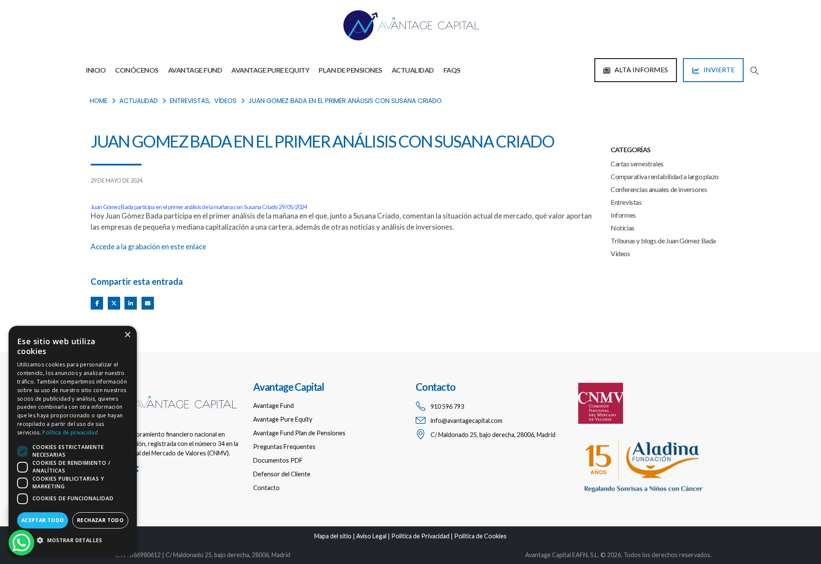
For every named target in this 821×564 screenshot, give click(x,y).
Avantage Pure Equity (270, 70)
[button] (754, 70)
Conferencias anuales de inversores (659, 189)
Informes (623, 215)
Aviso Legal (371, 536)
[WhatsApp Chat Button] (21, 542)
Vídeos (620, 253)
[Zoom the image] (167, 388)
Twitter (114, 303)
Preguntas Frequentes (284, 446)
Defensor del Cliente (281, 474)
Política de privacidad (70, 432)
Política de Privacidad (420, 536)
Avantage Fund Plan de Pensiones (299, 433)
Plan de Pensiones (350, 70)
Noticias (623, 228)
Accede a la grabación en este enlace (148, 246)
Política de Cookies (480, 536)
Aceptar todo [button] (42, 520)
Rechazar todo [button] (100, 520)
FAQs (452, 70)
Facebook (97, 303)
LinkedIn (130, 303)
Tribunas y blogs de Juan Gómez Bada (663, 240)
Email (148, 303)
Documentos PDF (278, 460)
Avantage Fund (195, 70)
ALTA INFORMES (640, 69)
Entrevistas (626, 202)
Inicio (96, 70)
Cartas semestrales (637, 163)
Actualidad (413, 70)
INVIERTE (718, 69)
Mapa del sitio (332, 536)
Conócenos (137, 70)
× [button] (127, 335)
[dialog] (73, 440)
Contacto (266, 487)
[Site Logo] (410, 25)
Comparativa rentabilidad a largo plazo (665, 176)
